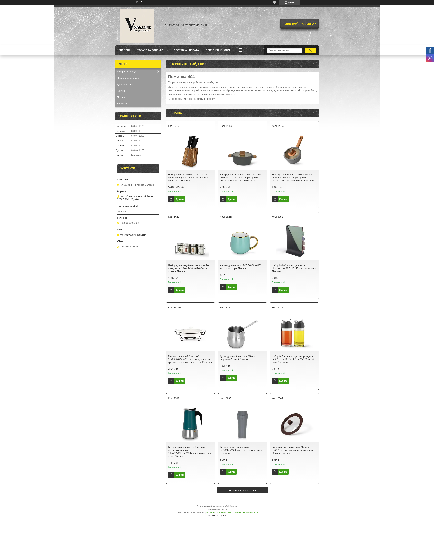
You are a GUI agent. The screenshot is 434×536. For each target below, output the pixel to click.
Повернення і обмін (219, 50)
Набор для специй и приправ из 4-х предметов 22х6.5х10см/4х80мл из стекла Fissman (188, 268)
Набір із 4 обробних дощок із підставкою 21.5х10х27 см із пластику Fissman (294, 268)
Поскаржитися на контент (218, 512)
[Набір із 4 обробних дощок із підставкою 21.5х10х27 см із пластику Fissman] (294, 241)
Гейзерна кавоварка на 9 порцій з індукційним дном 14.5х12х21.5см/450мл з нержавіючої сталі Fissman (189, 452)
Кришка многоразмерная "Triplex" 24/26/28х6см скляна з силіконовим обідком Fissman (292, 450)
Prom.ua (233, 506)
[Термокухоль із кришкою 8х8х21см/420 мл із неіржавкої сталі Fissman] (242, 423)
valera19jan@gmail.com (133, 234)
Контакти (122, 103)
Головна (125, 50)
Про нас (121, 97)
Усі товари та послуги (241, 490)
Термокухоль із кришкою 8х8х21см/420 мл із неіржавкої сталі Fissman (241, 450)
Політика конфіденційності (246, 512)
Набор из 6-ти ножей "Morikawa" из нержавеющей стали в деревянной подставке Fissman (188, 177)
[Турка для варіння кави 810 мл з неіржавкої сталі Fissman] (242, 332)
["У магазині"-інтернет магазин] (137, 25)
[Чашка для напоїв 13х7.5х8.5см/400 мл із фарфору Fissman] (242, 241)
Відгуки (121, 90)
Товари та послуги (150, 50)
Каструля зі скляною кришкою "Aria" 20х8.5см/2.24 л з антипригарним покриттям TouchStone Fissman (241, 177)
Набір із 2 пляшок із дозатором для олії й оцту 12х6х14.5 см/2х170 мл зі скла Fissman (293, 359)
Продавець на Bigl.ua (217, 509)
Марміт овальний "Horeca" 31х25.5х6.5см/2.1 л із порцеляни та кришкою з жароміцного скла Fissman (190, 359)
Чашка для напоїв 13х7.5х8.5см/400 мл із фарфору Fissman (240, 267)
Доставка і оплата (186, 50)
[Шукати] (310, 50)
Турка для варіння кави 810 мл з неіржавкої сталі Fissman (238, 358)
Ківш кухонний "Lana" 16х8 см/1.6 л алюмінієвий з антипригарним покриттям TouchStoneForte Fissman (293, 177)
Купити (179, 199)
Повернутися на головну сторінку (193, 98)
